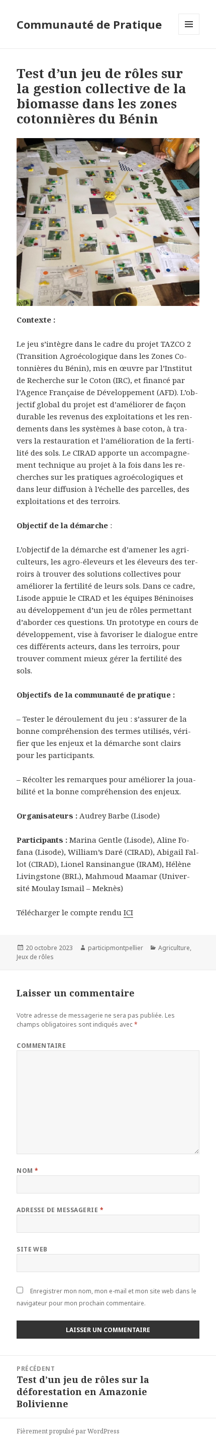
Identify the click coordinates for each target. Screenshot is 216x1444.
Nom (27, 1170)
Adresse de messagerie (60, 1210)
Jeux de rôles (35, 957)
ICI (128, 912)
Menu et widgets (189, 34)
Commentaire (41, 1045)
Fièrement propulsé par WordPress (68, 1431)
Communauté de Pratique (89, 24)
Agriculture (174, 948)
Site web (32, 1249)
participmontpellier (115, 948)
